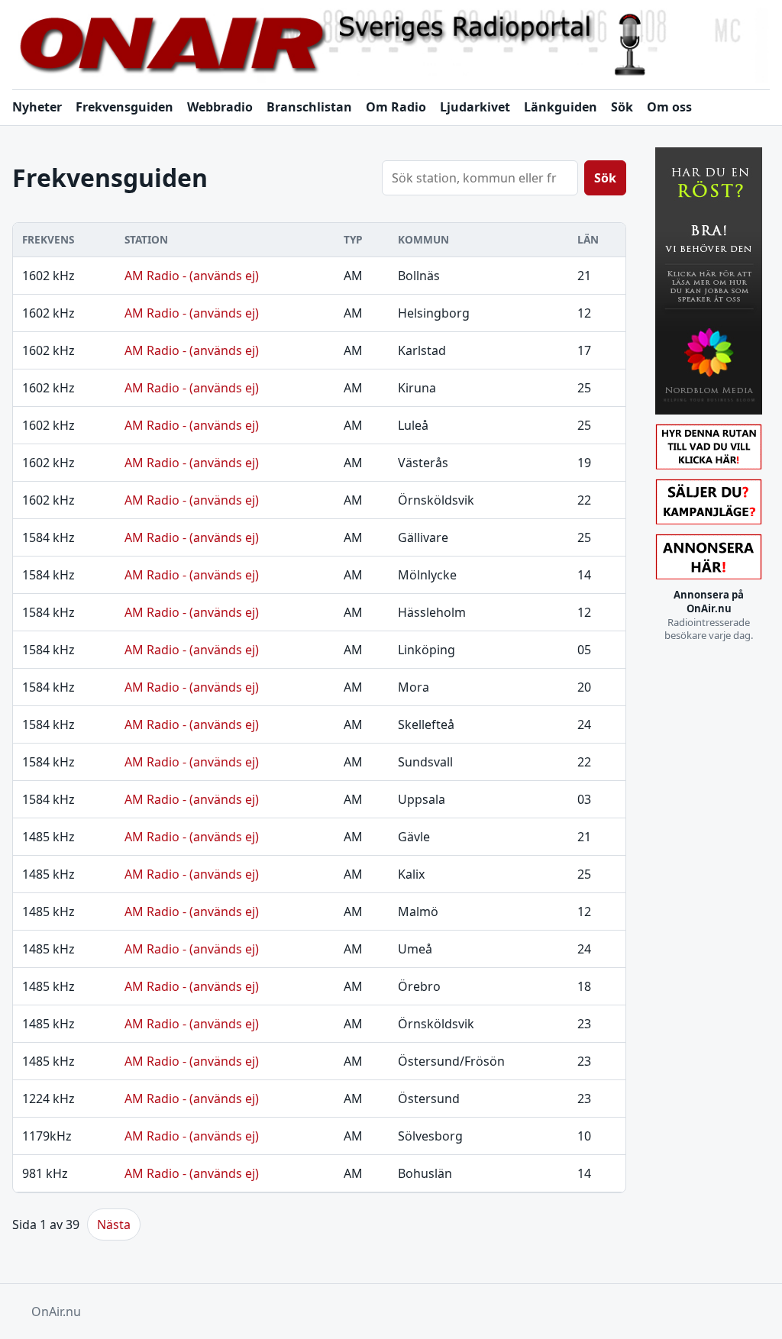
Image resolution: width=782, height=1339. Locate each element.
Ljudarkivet (475, 106)
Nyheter (37, 106)
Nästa (114, 1224)
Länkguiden (560, 106)
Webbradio (220, 106)
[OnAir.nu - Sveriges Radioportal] (391, 45)
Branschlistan (309, 106)
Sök (622, 106)
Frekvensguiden (124, 106)
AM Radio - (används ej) (191, 275)
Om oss (669, 106)
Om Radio (396, 106)
